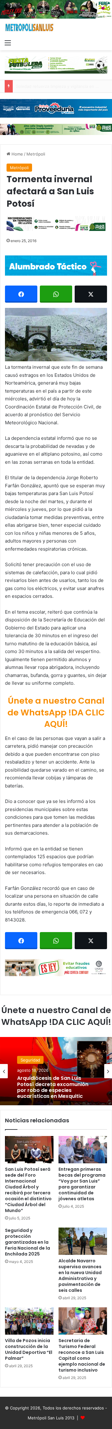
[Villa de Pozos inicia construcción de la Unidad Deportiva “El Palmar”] (29, 1321)
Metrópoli (35, 153)
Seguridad (30, 1059)
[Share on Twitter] (91, 294)
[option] (56, 1071)
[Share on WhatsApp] (56, 294)
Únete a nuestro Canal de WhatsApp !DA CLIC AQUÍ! (56, 712)
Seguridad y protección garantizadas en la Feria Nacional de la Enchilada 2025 (27, 1242)
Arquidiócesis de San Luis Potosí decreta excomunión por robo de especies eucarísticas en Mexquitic (52, 1087)
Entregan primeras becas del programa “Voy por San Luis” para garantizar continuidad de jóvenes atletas (81, 1184)
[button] (56, 334)
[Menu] (8, 42)
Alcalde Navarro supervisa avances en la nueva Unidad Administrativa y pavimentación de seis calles (80, 1275)
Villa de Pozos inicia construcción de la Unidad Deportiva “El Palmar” (28, 1349)
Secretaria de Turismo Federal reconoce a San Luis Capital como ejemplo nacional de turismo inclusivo (81, 1355)
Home (16, 153)
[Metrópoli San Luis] (29, 27)
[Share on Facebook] (21, 294)
